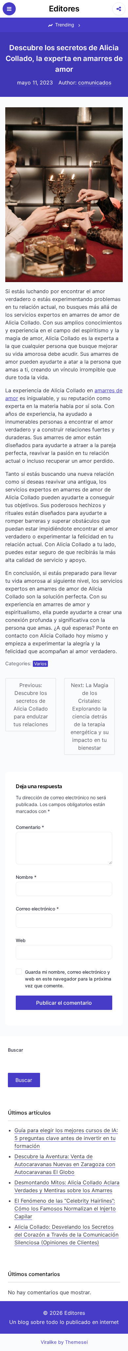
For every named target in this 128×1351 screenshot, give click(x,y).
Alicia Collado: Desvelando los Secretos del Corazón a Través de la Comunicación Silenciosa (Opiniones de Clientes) (66, 1234)
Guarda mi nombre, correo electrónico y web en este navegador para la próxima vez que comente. (68, 978)
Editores (64, 8)
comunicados (94, 82)
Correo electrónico (37, 908)
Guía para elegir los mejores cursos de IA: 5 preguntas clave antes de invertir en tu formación (66, 1138)
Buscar (15, 1050)
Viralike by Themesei (64, 1342)
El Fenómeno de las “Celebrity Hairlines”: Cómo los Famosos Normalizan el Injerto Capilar (65, 1208)
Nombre (26, 877)
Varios (40, 663)
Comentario (30, 827)
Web (21, 940)
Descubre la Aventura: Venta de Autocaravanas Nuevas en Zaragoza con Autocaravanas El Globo (64, 1164)
